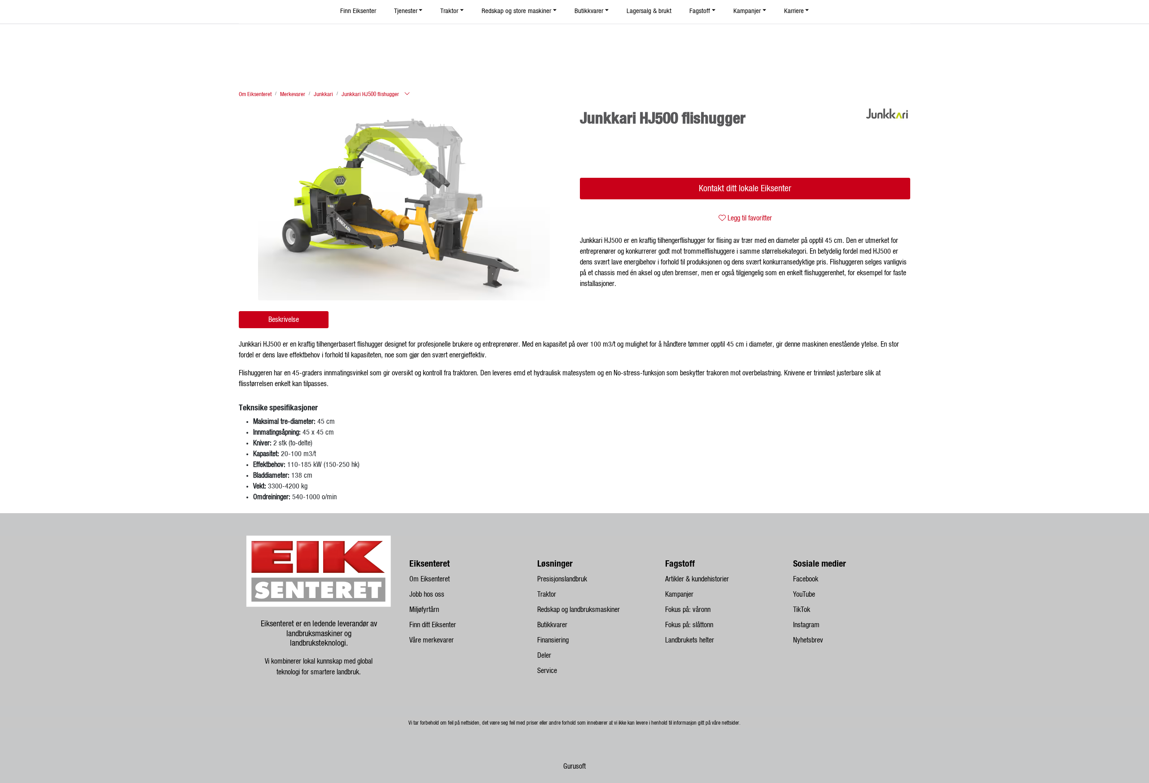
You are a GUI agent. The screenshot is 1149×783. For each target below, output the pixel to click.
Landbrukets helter (689, 640)
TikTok (801, 609)
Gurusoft (574, 766)
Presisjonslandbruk (562, 579)
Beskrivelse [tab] (283, 319)
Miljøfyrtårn (424, 609)
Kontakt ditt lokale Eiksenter (745, 188)
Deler (544, 655)
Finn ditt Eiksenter (432, 625)
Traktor (546, 594)
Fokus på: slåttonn (689, 625)
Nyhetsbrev (808, 640)
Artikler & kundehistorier (697, 579)
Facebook (805, 579)
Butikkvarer (552, 625)
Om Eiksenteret (429, 579)
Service (547, 670)
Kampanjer (679, 594)
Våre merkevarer (431, 640)
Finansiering (553, 640)
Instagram (806, 625)
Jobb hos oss (426, 594)
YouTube (804, 594)
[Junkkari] (887, 113)
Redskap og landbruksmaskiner (578, 609)
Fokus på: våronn (687, 609)
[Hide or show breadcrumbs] (407, 94)
